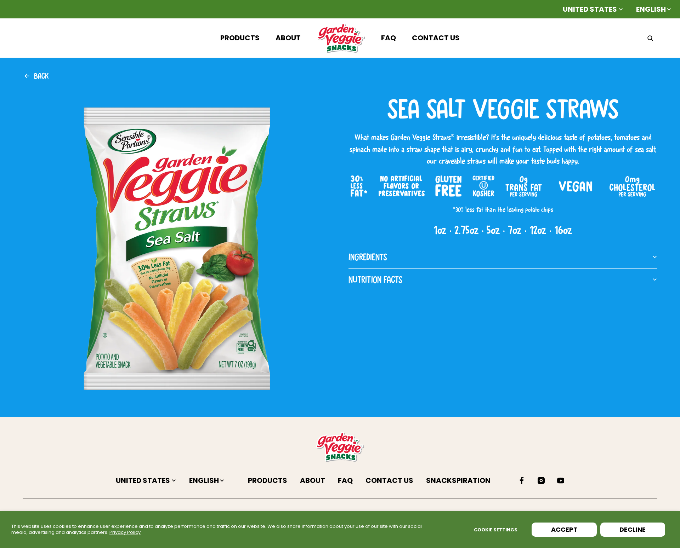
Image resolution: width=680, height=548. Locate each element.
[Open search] (650, 38)
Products (268, 480)
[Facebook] (521, 480)
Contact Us (390, 480)
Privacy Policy (125, 532)
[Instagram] (541, 480)
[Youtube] (560, 480)
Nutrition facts (375, 279)
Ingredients (367, 256)
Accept (564, 529)
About (313, 480)
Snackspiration (458, 480)
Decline (632, 529)
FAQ (346, 480)
